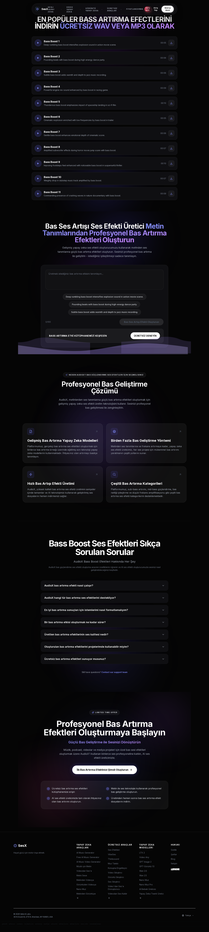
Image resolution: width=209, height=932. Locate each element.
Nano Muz (81, 889)
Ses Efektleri (114, 850)
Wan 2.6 (143, 871)
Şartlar (174, 854)
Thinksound (113, 859)
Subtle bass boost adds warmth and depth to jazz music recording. (104, 312)
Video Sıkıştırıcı (115, 872)
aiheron (12, 924)
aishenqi (38, 924)
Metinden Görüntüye (86, 893)
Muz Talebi (113, 863)
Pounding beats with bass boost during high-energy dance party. (104, 304)
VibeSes (112, 854)
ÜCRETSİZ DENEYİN (145, 335)
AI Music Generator (85, 852)
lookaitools (29, 924)
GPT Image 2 (145, 862)
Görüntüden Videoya (86, 884)
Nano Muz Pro (146, 884)
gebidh (4, 924)
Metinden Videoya (85, 880)
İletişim (174, 863)
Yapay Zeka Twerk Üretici (151, 893)
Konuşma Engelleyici (117, 868)
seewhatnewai (95, 924)
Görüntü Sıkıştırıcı (116, 877)
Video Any (144, 857)
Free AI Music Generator (87, 857)
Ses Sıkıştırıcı (114, 881)
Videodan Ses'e (84, 871)
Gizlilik (174, 850)
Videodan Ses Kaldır (117, 893)
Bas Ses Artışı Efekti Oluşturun (141, 322)
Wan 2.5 (143, 875)
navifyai (46, 924)
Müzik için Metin (83, 866)
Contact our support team (114, 672)
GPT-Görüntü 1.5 (146, 866)
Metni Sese (81, 875)
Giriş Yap (156, 9)
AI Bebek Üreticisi (147, 889)
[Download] (171, 43)
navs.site (84, 924)
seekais (20, 924)
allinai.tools (63, 924)
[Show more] (77, 898)
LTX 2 (142, 852)
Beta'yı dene (168, 9)
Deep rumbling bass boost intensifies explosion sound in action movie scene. (104, 296)
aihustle (54, 924)
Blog (173, 859)
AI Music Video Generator (88, 862)
